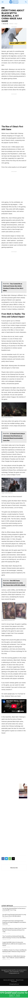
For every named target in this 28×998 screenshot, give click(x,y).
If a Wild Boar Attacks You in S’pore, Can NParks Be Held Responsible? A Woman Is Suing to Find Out (14, 950)
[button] (2, 2)
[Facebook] (2, 858)
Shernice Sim (5, 23)
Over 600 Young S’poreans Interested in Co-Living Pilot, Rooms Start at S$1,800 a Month (14, 915)
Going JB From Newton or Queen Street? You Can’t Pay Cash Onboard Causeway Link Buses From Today (14, 930)
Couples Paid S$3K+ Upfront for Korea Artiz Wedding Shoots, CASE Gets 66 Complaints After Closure (14, 944)
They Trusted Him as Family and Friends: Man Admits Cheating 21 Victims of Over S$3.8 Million (14, 937)
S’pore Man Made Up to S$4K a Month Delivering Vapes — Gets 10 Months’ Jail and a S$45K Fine (13, 957)
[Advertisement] (14, 109)
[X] (13, 858)
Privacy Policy (14, 981)
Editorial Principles (20, 980)
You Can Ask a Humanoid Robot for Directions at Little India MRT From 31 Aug (13, 909)
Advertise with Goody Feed (8, 980)
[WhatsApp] (9, 858)
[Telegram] (6, 858)
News (3, 7)
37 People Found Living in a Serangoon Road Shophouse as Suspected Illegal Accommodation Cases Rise (14, 922)
